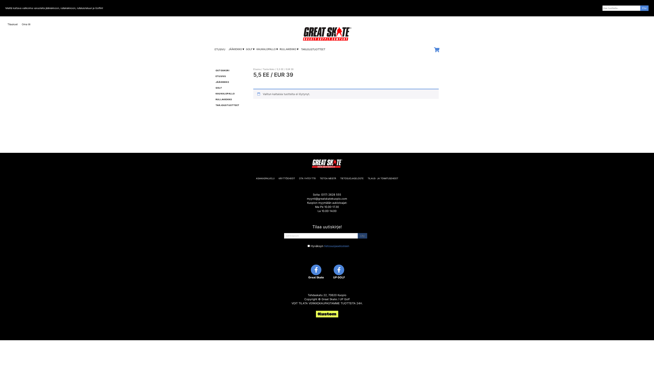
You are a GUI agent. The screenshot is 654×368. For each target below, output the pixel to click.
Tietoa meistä (328, 178)
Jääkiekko (235, 49)
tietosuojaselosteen (336, 246)
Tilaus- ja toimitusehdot (383, 178)
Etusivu (220, 49)
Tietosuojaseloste (352, 178)
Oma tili (26, 24)
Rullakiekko (288, 49)
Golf (249, 49)
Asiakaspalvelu (265, 178)
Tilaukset (12, 24)
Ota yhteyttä (307, 178)
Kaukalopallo (266, 49)
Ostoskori (222, 70)
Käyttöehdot (287, 178)
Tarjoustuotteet (313, 49)
